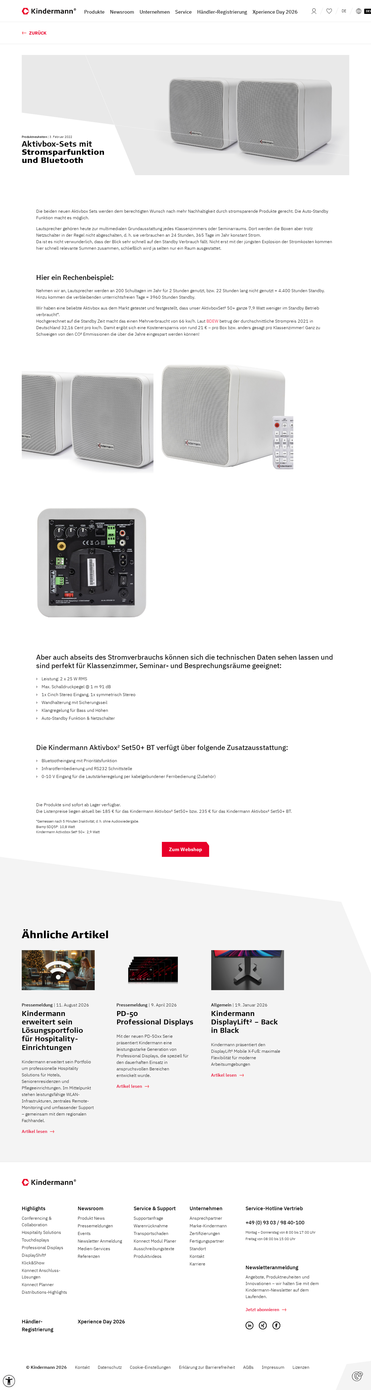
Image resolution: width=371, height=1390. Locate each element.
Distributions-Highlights (44, 1292)
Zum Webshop (185, 849)
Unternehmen (206, 1208)
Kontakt (197, 1256)
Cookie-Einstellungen (150, 1367)
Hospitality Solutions (41, 1232)
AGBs (248, 1367)
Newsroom (90, 1208)
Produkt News (91, 1218)
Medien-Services (94, 1248)
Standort (198, 1248)
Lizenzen (301, 1367)
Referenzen (89, 1256)
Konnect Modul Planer (155, 1241)
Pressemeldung (37, 1005)
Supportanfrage (148, 1218)
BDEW (212, 321)
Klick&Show (33, 1262)
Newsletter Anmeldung (100, 1241)
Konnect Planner (38, 1284)
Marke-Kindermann (208, 1225)
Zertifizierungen (205, 1233)
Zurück (37, 33)
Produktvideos (148, 1256)
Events (84, 1233)
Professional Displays (42, 1247)
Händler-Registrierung (37, 1325)
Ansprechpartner (206, 1218)
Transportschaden (151, 1233)
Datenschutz (110, 1367)
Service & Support (155, 1208)
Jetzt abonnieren (262, 1309)
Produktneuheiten (34, 137)
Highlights (33, 1208)
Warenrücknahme (151, 1225)
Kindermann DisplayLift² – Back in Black (244, 1023)
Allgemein (221, 1005)
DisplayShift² (34, 1255)
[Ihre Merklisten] (329, 11)
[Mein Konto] (312, 11)
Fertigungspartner (207, 1241)
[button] (9, 1381)
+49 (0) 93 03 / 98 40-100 (275, 1222)
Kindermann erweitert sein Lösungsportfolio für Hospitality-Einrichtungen (52, 1031)
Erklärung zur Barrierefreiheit (207, 1367)
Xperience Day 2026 (101, 1321)
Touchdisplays (35, 1240)
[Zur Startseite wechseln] (49, 10)
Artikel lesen (34, 1131)
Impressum (273, 1367)
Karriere (197, 1264)
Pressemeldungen (95, 1225)
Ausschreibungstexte (154, 1248)
